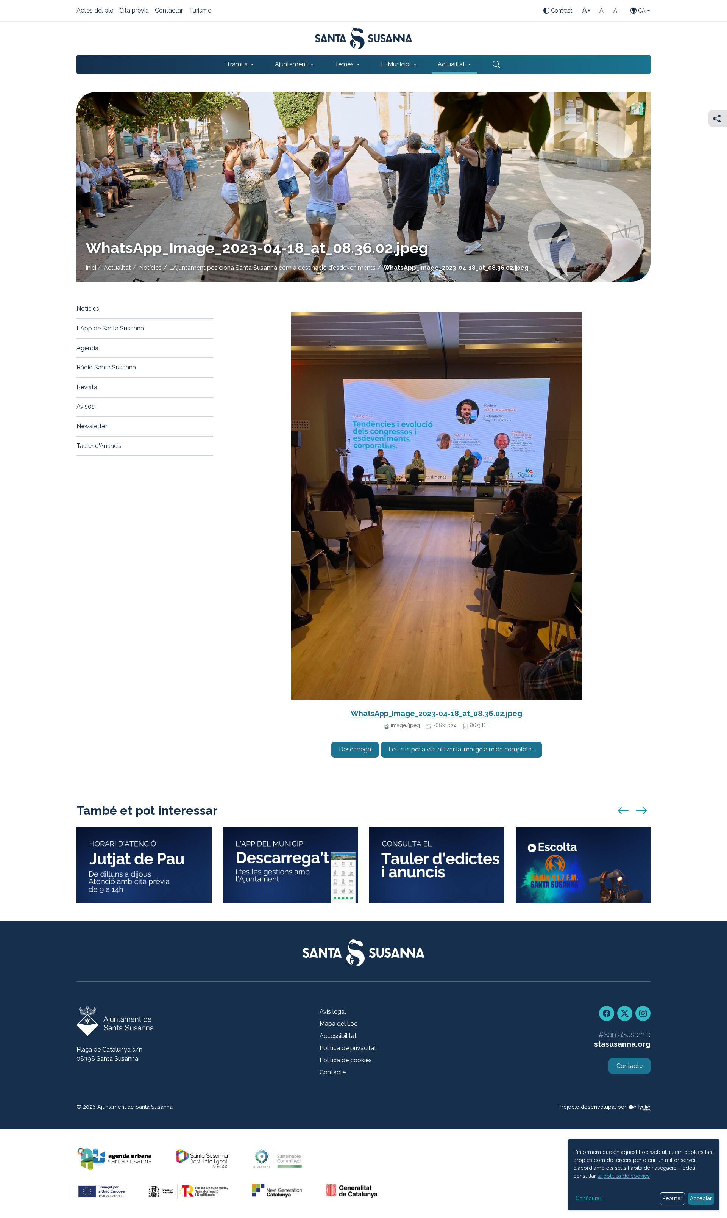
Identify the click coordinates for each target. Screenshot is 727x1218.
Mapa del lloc (338, 1023)
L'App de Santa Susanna (110, 328)
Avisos (85, 406)
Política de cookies (346, 1060)
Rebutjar (672, 1198)
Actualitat (117, 267)
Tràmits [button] (237, 64)
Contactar (169, 11)
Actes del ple (94, 11)
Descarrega (355, 749)
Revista (86, 387)
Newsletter (91, 426)
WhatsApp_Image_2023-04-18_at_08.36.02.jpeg (436, 713)
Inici (91, 267)
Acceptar (701, 1198)
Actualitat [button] (451, 64)
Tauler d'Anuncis (99, 445)
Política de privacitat (348, 1048)
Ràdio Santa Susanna (106, 367)
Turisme (200, 11)
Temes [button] (344, 64)
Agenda (87, 348)
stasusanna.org (622, 1044)
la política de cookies (624, 1176)
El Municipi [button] (395, 64)
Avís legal (333, 1011)
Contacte (333, 1072)
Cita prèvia (134, 11)
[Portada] (363, 38)
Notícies (150, 267)
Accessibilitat (338, 1036)
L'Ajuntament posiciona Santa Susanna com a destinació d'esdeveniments (272, 267)
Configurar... (590, 1198)
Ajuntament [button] (291, 64)
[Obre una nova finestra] (436, 865)
